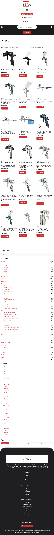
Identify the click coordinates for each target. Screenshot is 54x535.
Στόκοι (2, 357)
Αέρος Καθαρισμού (9, 299)
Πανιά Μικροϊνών (7, 320)
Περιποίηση (4, 310)
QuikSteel (6, 413)
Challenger (6, 378)
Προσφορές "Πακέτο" (6, 342)
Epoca (5, 386)
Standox (6, 430)
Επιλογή (40, 76)
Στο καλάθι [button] (5, 75)
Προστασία (3, 334)
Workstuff (6, 434)
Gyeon (5, 398)
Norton (5, 411)
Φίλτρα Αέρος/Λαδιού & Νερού (10, 308)
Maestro (6, 407)
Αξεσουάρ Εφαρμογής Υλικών (10, 314)
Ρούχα (5, 340)
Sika (5, 426)
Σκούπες (6, 306)
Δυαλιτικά (3, 281)
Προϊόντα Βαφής (5, 332)
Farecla (6, 388)
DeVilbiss (6, 382)
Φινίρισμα (6, 271)
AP (4, 371)
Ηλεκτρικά (6, 293)
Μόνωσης (6, 269)
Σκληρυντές (4, 352)
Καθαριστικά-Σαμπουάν (9, 316)
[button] (27, 10)
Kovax (5, 403)
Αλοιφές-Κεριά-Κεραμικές (9, 312)
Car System (6, 376)
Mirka (5, 409)
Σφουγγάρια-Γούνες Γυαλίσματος (11, 329)
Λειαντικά (6, 267)
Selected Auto (7, 423)
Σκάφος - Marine (5, 349)
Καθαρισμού (6, 262)
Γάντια (5, 335)
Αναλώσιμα (3, 261)
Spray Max (6, 428)
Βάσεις (6, 301)
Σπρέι (2, 354)
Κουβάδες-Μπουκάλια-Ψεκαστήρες (11, 318)
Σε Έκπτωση (4, 347)
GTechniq (6, 396)
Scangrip (6, 421)
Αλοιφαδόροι (6, 289)
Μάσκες (5, 338)
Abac (5, 369)
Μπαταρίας (6, 296)
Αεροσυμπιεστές (7, 287)
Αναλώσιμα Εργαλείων (9, 291)
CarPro (5, 373)
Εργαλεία (3, 283)
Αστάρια (3, 274)
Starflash (6, 432)
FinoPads (6, 392)
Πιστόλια (6, 298)
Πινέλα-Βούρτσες (7, 325)
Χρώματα (3, 359)
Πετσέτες (6, 323)
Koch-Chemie (7, 401)
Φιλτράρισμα (5, 443)
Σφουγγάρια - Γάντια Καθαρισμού (11, 327)
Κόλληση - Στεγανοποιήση (9, 265)
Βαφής (6, 304)
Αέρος (5, 285)
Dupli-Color (6, 384)
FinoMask (6, 390)
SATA (5, 419)
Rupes (5, 415)
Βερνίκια (3, 276)
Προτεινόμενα (4, 345)
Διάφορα (3, 278)
